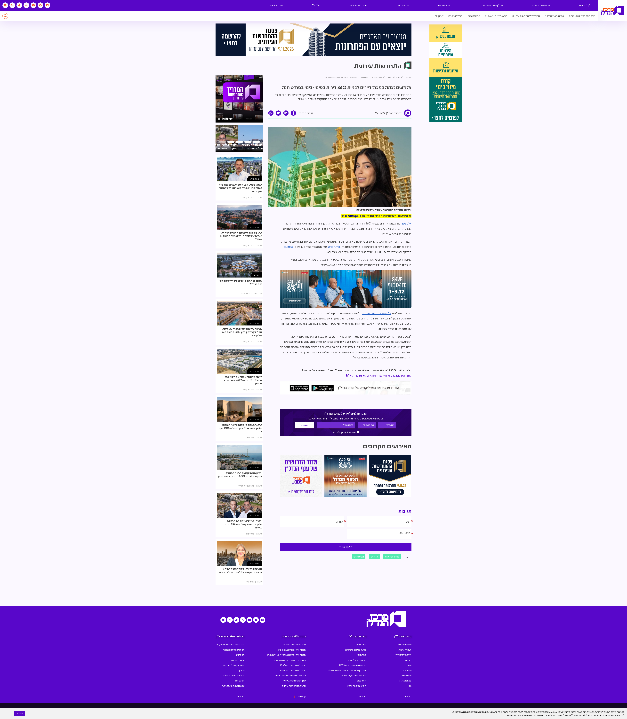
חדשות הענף (402, 5)
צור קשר (439, 16)
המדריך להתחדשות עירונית (526, 16)
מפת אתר (406, 670)
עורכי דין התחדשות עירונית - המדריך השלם (347, 670)
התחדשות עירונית (541, 5)
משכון (241, 670)
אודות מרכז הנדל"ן (554, 16)
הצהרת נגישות (405, 649)
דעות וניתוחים (445, 5)
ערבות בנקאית (237, 660)
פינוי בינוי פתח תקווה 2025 (353, 675)
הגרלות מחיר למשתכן (356, 660)
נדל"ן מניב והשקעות (492, 5)
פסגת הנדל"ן (405, 680)
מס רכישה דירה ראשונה (233, 649)
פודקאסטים (276, 5)
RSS (409, 685)
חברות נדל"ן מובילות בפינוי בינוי (292, 649)
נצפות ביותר (254, 178)
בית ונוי (256, 274)
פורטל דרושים (455, 16)
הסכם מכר (239, 680)
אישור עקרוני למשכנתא (233, 665)
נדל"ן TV (316, 5)
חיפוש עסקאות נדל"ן (356, 685)
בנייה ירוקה (361, 644)
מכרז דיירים (359, 556)
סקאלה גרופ (473, 16)
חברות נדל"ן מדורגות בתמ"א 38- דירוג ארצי (286, 654)
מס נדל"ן (240, 654)
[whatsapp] (270, 113)
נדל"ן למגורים (586, 5)
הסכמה (20, 713)
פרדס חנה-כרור (392, 556)
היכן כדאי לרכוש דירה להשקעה (230, 644)
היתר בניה (334, 247)
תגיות (409, 665)
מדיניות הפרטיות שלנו (593, 715)
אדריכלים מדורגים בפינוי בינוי (293, 670)
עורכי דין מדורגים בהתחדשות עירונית (289, 660)
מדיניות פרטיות (404, 644)
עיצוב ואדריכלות (358, 5)
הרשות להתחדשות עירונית (294, 685)
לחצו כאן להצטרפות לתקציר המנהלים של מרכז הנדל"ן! (378, 375)
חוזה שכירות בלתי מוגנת (233, 675)
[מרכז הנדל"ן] (612, 10)
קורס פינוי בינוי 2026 (496, 16)
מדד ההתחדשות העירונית (582, 16)
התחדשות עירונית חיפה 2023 (352, 665)
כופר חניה (361, 654)
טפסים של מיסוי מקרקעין (233, 685)
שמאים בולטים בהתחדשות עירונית (290, 675)
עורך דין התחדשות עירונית (294, 680)
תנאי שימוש (406, 675)
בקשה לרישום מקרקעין (355, 649)
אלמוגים (406, 223)
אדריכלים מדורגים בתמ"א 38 (293, 665)
